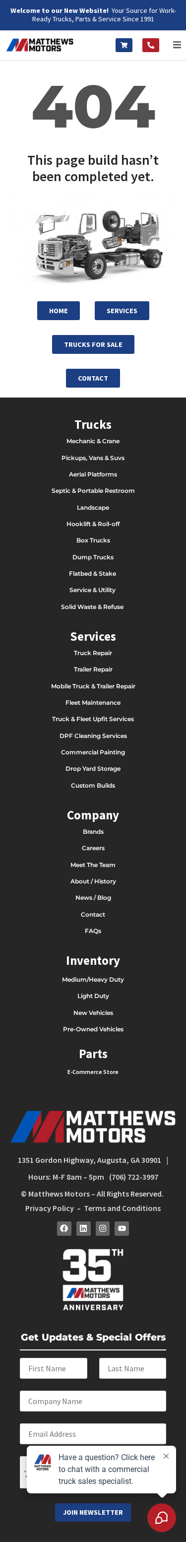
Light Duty (93, 996)
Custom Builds (93, 785)
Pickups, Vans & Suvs (93, 458)
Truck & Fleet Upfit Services (93, 719)
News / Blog (93, 897)
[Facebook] (64, 1228)
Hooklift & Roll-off (93, 524)
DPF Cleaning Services (93, 735)
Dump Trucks (93, 557)
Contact (93, 914)
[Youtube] (122, 1228)
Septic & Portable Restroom (93, 490)
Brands (93, 831)
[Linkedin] (83, 1228)
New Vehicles (93, 1012)
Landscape (93, 507)
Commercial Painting (93, 752)
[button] (177, 45)
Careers (93, 848)
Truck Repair (93, 653)
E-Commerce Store (93, 1071)
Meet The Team (93, 865)
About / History (93, 881)
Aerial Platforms (93, 474)
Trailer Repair (93, 669)
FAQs (93, 931)
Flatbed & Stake (92, 573)
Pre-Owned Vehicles (93, 1029)
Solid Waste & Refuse (93, 606)
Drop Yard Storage (93, 768)
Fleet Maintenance (93, 702)
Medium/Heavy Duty (93, 979)
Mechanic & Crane (93, 441)
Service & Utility (92, 590)
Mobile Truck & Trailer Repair (93, 686)
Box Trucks (93, 540)
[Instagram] (103, 1228)
